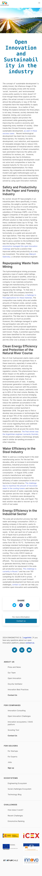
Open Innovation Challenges (19, 716)
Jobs (10, 762)
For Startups (13, 751)
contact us (16, 584)
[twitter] (14, 605)
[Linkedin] (21, 650)
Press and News (14, 667)
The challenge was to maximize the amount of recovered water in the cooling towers (20, 485)
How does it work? (15, 810)
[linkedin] (28, 605)
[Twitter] (14, 650)
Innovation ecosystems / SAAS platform (20, 723)
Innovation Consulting (17, 710)
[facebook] (21, 605)
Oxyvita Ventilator (15, 684)
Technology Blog (14, 794)
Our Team (12, 673)
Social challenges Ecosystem (19, 789)
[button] (39, 3)
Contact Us (12, 695)
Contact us (21, 621)
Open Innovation (14, 678)
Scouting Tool (13, 730)
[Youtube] (29, 650)
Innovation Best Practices (18, 689)
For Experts (12, 757)
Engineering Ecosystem (17, 783)
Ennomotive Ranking (16, 821)
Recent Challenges (15, 815)
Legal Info (27, 637)
